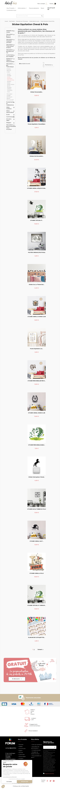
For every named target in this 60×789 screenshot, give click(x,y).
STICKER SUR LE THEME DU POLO (36, 509)
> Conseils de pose (36, 750)
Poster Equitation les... (36, 348)
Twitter (50, 780)
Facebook (47, 780)
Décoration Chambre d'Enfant (9, 41)
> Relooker (20, 744)
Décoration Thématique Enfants (10, 46)
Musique (9, 87)
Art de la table (8, 119)
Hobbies (9, 89)
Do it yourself (10, 100)
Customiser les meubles (9, 55)
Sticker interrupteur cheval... (36, 477)
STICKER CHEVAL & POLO (37, 573)
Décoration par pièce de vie (10, 51)
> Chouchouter (22, 748)
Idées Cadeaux (9, 108)
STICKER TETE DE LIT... (36, 220)
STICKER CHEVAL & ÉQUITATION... (36, 188)
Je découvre (16, 679)
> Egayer (20, 750)
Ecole (8, 114)
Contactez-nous (11, 10)
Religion (8, 122)
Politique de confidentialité (21, 786)
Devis (42, 8)
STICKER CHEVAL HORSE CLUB (36, 413)
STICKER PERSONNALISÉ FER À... (37, 380)
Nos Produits (11, 8)
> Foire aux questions (36, 744)
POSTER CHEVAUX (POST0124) (36, 252)
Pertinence (49, 65)
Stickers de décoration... (37, 156)
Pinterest (53, 780)
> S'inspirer (20, 758)
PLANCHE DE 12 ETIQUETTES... (36, 637)
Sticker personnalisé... (36, 92)
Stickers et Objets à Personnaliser (10, 60)
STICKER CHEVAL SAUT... (36, 541)
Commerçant (10, 116)
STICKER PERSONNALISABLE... (36, 445)
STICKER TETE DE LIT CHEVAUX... (36, 605)
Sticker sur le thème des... (36, 284)
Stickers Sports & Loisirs (9, 70)
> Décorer (20, 752)
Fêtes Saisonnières (10, 111)
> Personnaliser (22, 756)
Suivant (41, 649)
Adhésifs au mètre (9, 31)
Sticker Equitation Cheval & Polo (10, 78)
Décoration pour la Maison (9, 36)
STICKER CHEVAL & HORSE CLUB (37, 316)
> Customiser (21, 754)
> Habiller (20, 746)
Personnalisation (34, 8)
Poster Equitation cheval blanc (36, 124)
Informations (22, 8)
